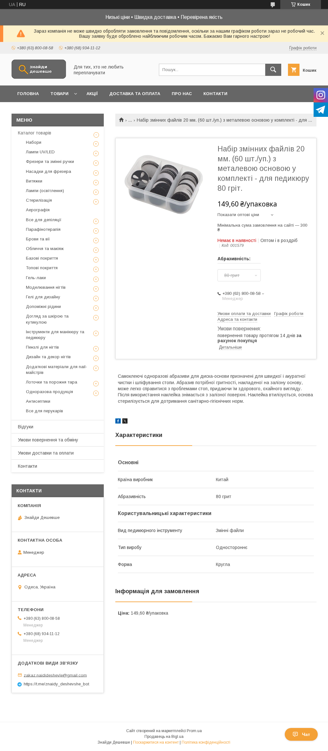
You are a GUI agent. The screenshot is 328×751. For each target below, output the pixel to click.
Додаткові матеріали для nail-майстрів (56, 369)
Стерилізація (39, 200)
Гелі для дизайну (43, 297)
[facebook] (118, 421)
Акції (92, 93)
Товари (59, 93)
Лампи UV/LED (40, 151)
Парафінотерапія (43, 229)
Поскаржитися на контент (156, 742)
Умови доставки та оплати (46, 453)
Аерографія (38, 209)
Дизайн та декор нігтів (48, 356)
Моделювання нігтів (46, 287)
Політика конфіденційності (206, 742)
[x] (124, 421)
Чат (306, 734)
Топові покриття (42, 267)
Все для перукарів (44, 410)
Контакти (215, 93)
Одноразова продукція (49, 391)
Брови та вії (38, 239)
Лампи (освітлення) (45, 190)
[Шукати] (273, 70)
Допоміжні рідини (43, 306)
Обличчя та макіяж (45, 248)
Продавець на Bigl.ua (164, 736)
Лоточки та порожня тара (51, 382)
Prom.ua (194, 731)
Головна (28, 93)
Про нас (182, 93)
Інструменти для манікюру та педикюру (55, 334)
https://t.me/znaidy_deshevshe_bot (56, 684)
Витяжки (34, 181)
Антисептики (38, 401)
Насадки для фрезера (48, 171)
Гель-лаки (36, 277)
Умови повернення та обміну (48, 439)
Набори (33, 142)
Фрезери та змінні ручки (50, 161)
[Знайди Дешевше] (39, 77)
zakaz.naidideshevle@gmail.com (55, 675)
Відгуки (25, 426)
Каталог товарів (34, 132)
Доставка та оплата (134, 93)
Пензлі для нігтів (42, 347)
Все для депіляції (44, 219)
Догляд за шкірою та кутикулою (47, 319)
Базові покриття (42, 258)
